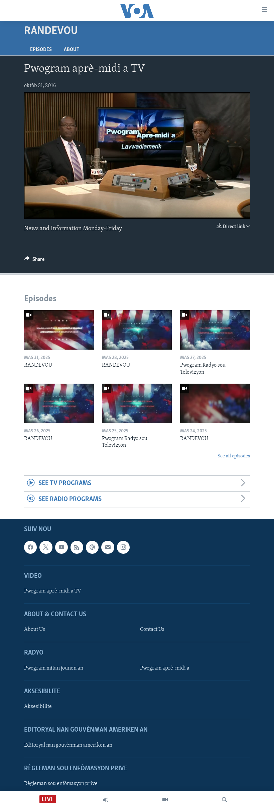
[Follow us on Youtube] (61, 547)
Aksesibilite (38, 706)
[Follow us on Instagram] (123, 547)
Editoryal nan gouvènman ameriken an (68, 745)
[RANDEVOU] (59, 330)
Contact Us (152, 629)
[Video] (165, 799)
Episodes (41, 49)
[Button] (34, 261)
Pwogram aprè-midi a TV (52, 591)
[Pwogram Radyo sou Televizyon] (215, 330)
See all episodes (234, 456)
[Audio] (106, 799)
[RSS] (77, 547)
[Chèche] (225, 799)
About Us (34, 629)
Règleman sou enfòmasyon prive (61, 783)
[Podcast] (92, 547)
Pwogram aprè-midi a (164, 668)
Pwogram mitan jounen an (53, 668)
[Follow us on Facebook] (30, 547)
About (71, 49)
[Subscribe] (107, 547)
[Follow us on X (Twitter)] (45, 547)
